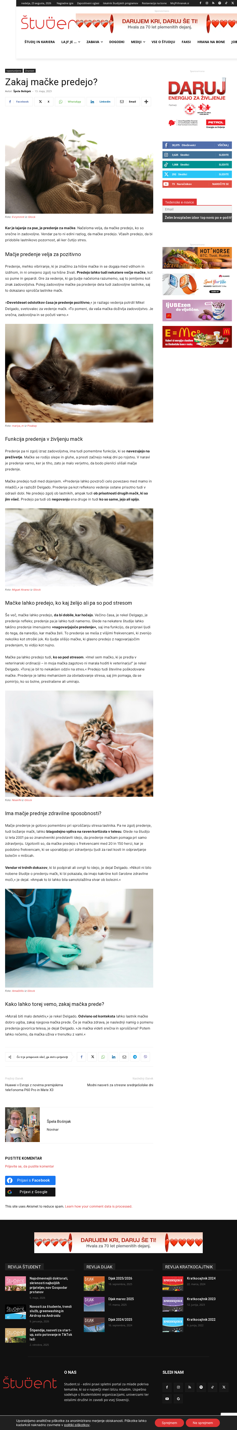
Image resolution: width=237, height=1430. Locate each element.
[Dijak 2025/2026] (94, 1283)
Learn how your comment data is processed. (98, 1206)
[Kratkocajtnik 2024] (172, 1283)
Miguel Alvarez (21, 589)
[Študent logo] (48, 22)
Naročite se (220, 184)
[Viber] (145, 1056)
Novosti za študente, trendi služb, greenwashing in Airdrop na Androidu (51, 1311)
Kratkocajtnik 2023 (201, 1299)
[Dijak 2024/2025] (94, 1324)
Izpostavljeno (13, 70)
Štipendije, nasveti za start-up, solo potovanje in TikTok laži (51, 1334)
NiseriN (16, 800)
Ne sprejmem (203, 1423)
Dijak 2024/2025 (120, 1319)
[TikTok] (226, 3)
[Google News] (178, 1398)
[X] (232, 3)
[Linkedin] (113, 1056)
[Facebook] (200, 3)
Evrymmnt (18, 217)
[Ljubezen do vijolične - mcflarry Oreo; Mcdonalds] (197, 323)
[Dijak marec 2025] (94, 1304)
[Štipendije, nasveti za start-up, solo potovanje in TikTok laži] (15, 1335)
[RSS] (213, 3)
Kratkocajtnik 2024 (201, 1278)
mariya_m (18, 425)
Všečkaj (223, 145)
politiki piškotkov (77, 1425)
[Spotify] (219, 3)
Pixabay (32, 425)
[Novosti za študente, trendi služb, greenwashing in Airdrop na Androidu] (15, 1312)
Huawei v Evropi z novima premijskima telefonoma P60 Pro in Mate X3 (34, 1087)
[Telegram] (134, 1056)
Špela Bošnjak (22, 91)
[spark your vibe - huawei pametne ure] (197, 297)
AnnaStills (18, 990)
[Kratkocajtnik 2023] (172, 1304)
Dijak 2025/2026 (120, 1278)
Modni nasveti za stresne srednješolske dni (120, 1085)
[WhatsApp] (102, 1056)
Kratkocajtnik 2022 (201, 1319)
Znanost (29, 70)
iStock (31, 217)
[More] (146, 101)
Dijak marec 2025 (121, 1299)
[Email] (124, 1056)
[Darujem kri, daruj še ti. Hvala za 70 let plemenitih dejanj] (197, 130)
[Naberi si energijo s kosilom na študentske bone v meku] (197, 350)
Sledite (224, 154)
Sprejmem (169, 1423)
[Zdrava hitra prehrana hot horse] (197, 271)
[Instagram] (206, 3)
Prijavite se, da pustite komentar (29, 1166)
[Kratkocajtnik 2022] (172, 1324)
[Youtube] (167, 1398)
